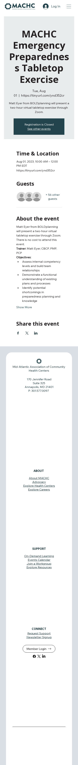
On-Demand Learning (39, 556)
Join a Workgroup (39, 563)
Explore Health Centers (39, 485)
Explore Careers (39, 489)
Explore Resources (39, 567)
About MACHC (39, 478)
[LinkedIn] (44, 656)
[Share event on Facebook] (18, 333)
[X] (39, 656)
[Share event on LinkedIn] (36, 333)
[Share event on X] (27, 333)
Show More (24, 307)
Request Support (39, 633)
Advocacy (39, 482)
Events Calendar (39, 560)
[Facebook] (34, 656)
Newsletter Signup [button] (39, 637)
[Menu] (69, 6)
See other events (39, 129)
